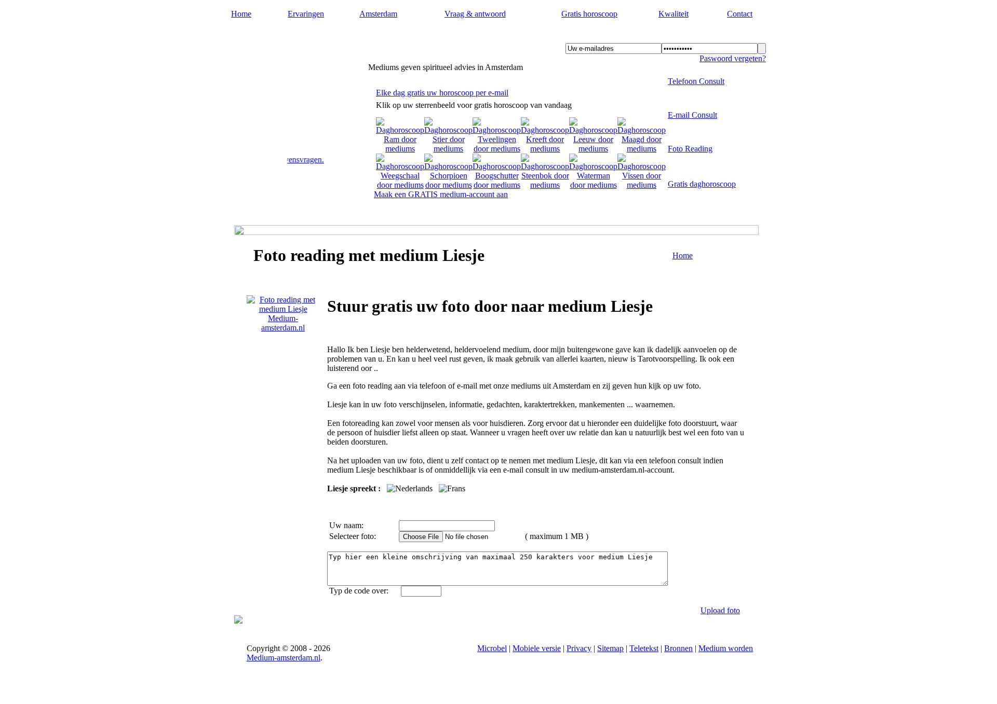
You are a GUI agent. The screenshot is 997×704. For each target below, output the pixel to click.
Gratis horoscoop (589, 13)
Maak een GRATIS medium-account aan (441, 194)
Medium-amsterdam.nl (294, 37)
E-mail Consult (692, 115)
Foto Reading (690, 148)
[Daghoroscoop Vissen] (641, 185)
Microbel (492, 648)
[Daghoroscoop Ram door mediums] (400, 148)
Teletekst (643, 648)
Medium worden (725, 648)
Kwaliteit (673, 13)
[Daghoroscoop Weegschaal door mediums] (400, 185)
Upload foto (720, 610)
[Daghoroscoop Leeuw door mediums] (593, 148)
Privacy (579, 648)
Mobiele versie (537, 648)
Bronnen (678, 648)
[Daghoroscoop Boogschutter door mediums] (497, 185)
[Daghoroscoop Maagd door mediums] (641, 148)
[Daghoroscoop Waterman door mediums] (593, 185)
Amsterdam (378, 13)
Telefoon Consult (696, 81)
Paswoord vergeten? (732, 58)
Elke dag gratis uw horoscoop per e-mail (442, 92)
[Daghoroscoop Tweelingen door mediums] (497, 148)
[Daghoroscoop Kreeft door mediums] (545, 148)
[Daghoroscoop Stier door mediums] (448, 148)
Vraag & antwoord (475, 13)
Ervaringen (306, 13)
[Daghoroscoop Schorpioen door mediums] (448, 185)
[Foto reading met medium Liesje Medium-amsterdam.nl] (283, 327)
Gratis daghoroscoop (702, 184)
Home (241, 13)
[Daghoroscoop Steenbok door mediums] (545, 185)
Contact (739, 13)
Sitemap (610, 648)
